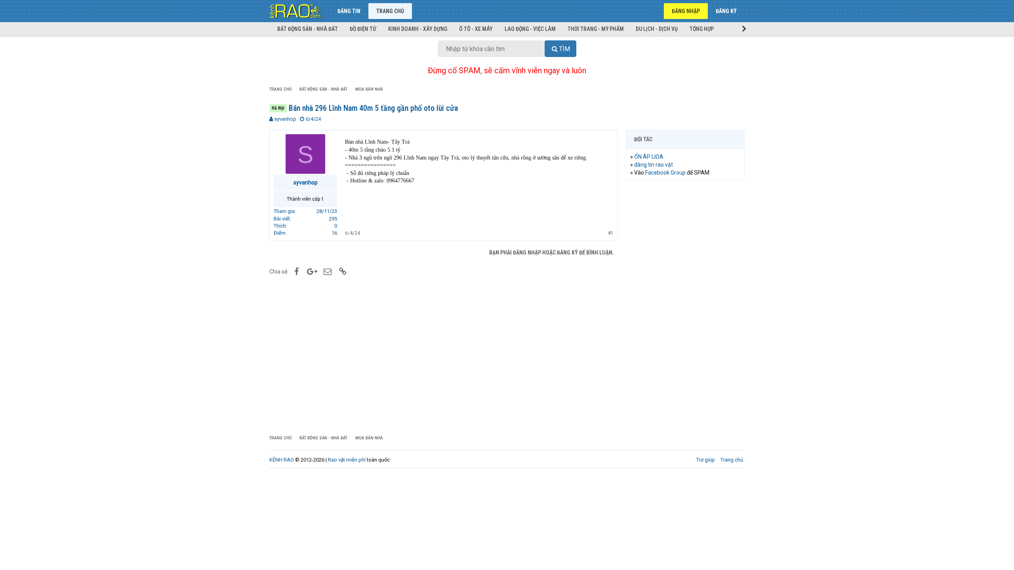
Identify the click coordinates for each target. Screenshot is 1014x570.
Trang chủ (390, 11)
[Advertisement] (685, 307)
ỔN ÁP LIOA (648, 157)
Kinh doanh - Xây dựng (417, 29)
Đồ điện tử (363, 29)
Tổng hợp (702, 29)
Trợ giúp (705, 460)
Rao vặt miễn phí (347, 460)
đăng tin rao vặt (653, 165)
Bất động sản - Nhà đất (307, 29)
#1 (611, 233)
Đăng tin (348, 11)
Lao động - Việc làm (530, 29)
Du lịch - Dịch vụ (657, 29)
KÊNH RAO (281, 460)
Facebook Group (665, 172)
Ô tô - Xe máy (476, 29)
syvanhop (285, 119)
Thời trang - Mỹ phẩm (596, 29)
